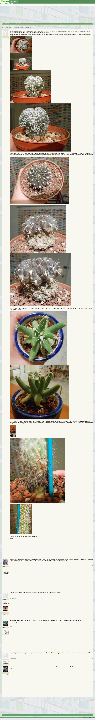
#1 (92, 540)
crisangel (11, 611)
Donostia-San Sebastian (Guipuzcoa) (6, 632)
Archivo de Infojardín (89, 717)
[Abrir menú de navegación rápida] (92, 23)
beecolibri (26, 27)
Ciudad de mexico (6, 603)
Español (2, 717)
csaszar (3, 566)
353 (8, 629)
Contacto (84, 717)
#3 (92, 598)
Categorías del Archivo (9, 3)
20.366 (7, 614)
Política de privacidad (92, 718)
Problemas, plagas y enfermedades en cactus (12, 27)
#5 (92, 626)
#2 (92, 565)
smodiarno (4, 627)
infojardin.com (9, 718)
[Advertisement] (35, 15)
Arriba (93, 717)
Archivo (3, 3)
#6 (92, 658)
